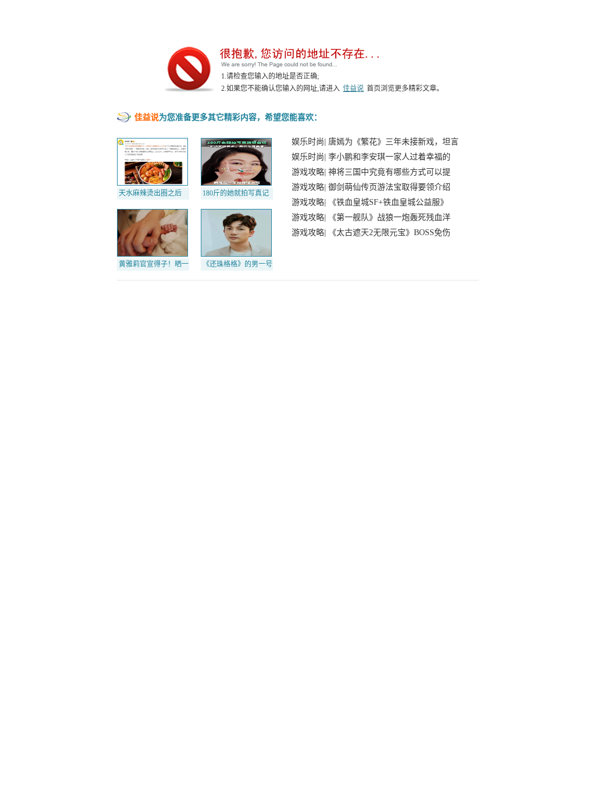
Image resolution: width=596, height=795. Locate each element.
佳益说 (353, 88)
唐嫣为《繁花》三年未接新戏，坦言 (393, 141)
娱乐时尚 (308, 141)
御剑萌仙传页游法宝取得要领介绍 (389, 187)
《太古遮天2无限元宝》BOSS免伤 (389, 232)
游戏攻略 (308, 172)
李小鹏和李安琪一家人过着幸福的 (389, 156)
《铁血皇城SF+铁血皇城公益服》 (388, 202)
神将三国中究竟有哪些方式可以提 (389, 172)
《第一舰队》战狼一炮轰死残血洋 (389, 217)
